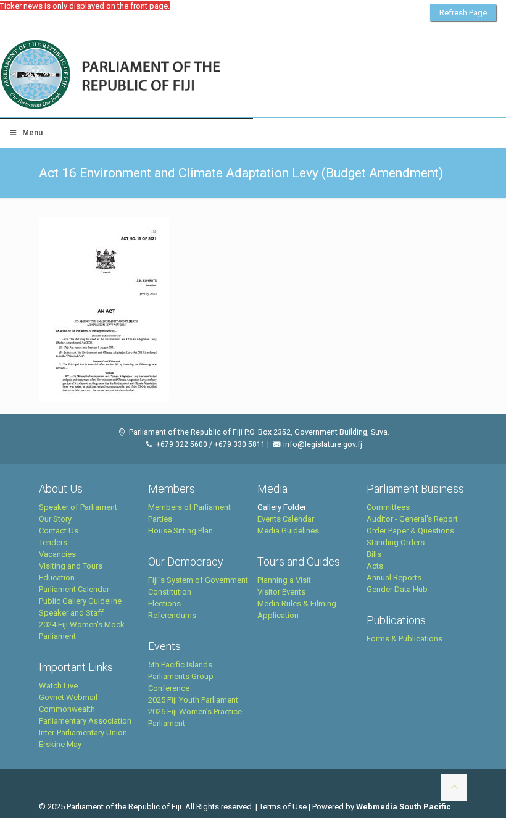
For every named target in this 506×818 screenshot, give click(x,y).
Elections (164, 603)
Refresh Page (463, 12)
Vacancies (57, 554)
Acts (375, 565)
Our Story (55, 519)
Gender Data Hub (397, 589)
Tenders (53, 542)
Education (57, 577)
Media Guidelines (288, 530)
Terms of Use (283, 806)
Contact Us (58, 530)
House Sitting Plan (180, 530)
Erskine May (60, 744)
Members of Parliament (189, 507)
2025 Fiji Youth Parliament (193, 699)
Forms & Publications (404, 638)
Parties (160, 519)
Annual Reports (394, 577)
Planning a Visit (284, 580)
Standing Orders (396, 542)
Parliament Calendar (74, 589)
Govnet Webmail (68, 697)
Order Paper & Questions (410, 530)
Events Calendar (285, 519)
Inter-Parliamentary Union (83, 732)
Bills (374, 554)
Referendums (172, 615)
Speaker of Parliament (78, 507)
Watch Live (58, 685)
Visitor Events (281, 591)
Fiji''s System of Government (198, 580)
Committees (388, 507)
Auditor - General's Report (412, 519)
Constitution (169, 591)
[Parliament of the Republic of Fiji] (161, 75)
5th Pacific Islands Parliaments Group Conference (181, 676)
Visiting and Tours (70, 565)
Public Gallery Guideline (80, 601)
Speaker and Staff (71, 612)
